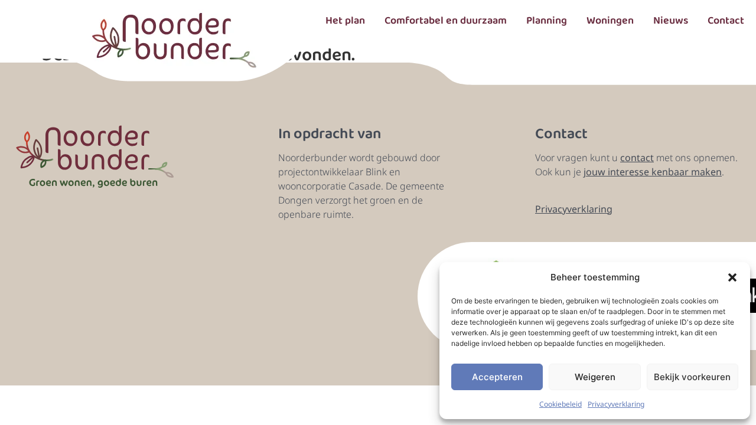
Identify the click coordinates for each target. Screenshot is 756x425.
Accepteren (497, 376)
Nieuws (670, 20)
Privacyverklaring (616, 404)
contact (637, 157)
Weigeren (595, 376)
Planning (546, 20)
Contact (726, 20)
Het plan (345, 20)
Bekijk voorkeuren (692, 376)
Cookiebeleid (560, 404)
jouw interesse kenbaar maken (653, 171)
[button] (732, 277)
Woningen (610, 20)
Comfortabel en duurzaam (445, 20)
